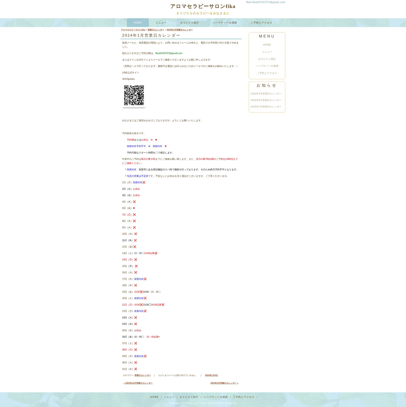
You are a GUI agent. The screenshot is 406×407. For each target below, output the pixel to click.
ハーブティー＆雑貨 (225, 22)
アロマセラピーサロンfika (203, 6)
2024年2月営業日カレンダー (224, 383)
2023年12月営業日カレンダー (138, 383)
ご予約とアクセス (261, 22)
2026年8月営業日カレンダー (266, 100)
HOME (138, 22)
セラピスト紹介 (189, 22)
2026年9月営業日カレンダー (266, 93)
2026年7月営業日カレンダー (266, 106)
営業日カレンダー (142, 375)
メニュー (161, 22)
